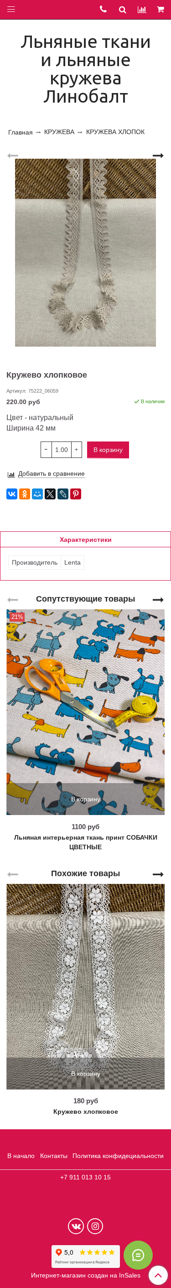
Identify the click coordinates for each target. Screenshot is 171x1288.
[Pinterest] (75, 493)
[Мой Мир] (37, 493)
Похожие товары (85, 873)
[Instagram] (95, 1226)
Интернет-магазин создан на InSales (85, 1275)
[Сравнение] (142, 9)
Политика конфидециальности (118, 1155)
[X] (50, 493)
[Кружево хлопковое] (85, 253)
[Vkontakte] (76, 1226)
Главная (20, 132)
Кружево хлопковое (85, 1111)
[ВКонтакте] (11, 493)
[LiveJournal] (62, 493)
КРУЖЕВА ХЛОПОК (115, 131)
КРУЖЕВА (59, 131)
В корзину (85, 799)
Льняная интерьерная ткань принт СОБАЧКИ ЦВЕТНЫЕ (85, 842)
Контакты (53, 1155)
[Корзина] (161, 10)
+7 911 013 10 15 (85, 1177)
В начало (21, 1155)
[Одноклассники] (24, 493)
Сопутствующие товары (85, 598)
